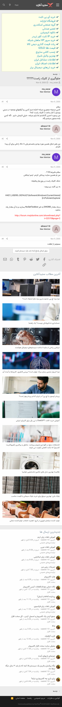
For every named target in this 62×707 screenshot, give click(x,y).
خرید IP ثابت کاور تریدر (43, 37)
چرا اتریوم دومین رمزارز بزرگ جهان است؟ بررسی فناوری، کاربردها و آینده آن (31, 371)
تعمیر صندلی (48, 29)
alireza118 (45, 126)
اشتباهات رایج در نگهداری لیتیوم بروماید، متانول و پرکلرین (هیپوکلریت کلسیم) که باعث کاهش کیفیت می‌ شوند (33, 446)
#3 (3, 167)
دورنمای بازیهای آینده (46, 656)
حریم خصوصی (39, 698)
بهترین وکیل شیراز (46, 56)
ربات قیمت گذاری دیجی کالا (41, 44)
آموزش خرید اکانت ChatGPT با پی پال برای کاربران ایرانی (38, 420)
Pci (53, 626)
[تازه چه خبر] (10, 5)
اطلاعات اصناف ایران (45, 64)
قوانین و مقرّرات (53, 698)
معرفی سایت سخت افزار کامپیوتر (41, 646)
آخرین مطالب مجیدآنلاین (46, 274)
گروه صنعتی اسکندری (44, 25)
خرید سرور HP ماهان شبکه (41, 40)
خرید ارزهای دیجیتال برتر (42, 68)
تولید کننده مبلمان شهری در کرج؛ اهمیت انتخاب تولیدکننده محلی (35, 520)
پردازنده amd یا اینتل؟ (46, 596)
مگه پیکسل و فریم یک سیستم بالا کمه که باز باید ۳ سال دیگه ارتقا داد (30, 667)
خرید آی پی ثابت (47, 17)
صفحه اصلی (20, 698)
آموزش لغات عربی (47, 547)
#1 (3, 102)
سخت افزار (51, 582)
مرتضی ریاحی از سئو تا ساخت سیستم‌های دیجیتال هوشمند (37, 347)
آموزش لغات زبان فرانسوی (44, 606)
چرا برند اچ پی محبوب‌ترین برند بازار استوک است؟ (41, 298)
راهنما (29, 698)
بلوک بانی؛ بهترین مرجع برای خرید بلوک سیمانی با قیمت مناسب (35, 496)
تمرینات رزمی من (48, 567)
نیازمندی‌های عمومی (47, 542)
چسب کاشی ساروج (45, 52)
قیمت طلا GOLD (46, 48)
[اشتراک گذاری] (7, 102)
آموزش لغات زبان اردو (46, 537)
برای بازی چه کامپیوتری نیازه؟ (43, 678)
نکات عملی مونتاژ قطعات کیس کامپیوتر (39, 586)
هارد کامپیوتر (49, 576)
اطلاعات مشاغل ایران (44, 60)
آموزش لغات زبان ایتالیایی (44, 557)
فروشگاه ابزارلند (47, 21)
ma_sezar (54, 82)
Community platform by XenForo (39, 704)
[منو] (57, 5)
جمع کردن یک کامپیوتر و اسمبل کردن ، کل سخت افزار (33, 616)
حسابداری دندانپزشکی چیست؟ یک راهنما (44, 323)
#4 (3, 239)
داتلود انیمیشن (47, 33)
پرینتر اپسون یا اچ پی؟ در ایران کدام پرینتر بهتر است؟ (39, 396)
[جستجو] (4, 5)
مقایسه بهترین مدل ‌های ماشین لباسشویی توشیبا (41, 472)
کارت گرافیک (50, 636)
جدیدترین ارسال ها (50, 532)
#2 (3, 139)
